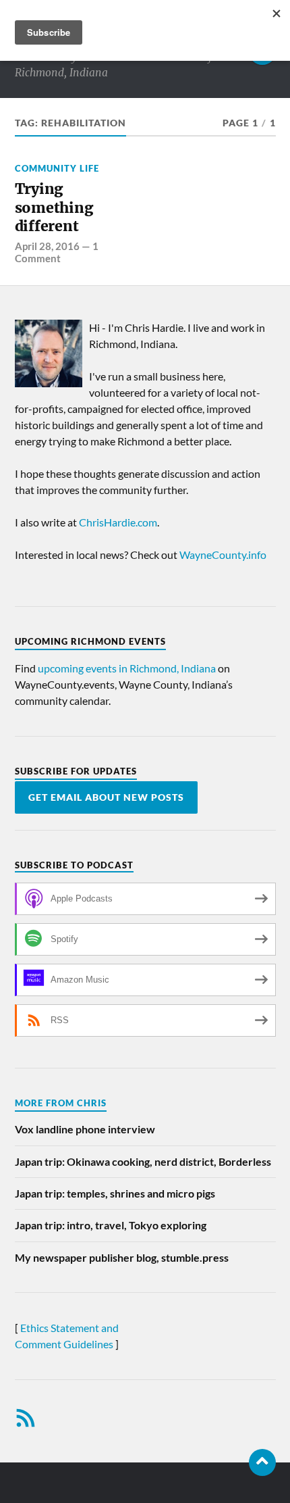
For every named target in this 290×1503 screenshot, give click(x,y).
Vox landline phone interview (85, 1129)
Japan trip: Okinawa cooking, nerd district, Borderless (143, 1161)
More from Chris (61, 1103)
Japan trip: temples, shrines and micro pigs (115, 1193)
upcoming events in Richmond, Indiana (127, 668)
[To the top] (262, 1462)
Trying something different (54, 207)
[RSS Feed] (25, 1418)
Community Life (57, 168)
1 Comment (56, 252)
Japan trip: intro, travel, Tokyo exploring (110, 1224)
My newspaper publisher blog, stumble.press (122, 1257)
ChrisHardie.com (118, 522)
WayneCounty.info (222, 554)
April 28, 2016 (47, 246)
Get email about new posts (106, 797)
